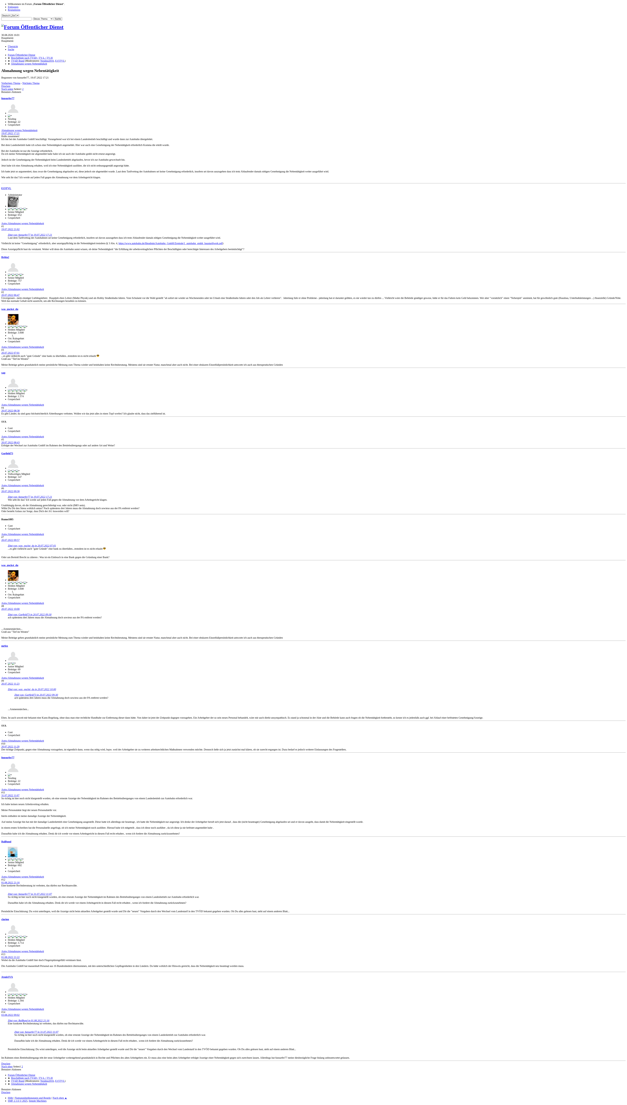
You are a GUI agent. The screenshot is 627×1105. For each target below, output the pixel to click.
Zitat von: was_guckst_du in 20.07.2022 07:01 (32, 545)
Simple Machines (38, 1100)
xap (3, 372)
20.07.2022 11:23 (10, 683)
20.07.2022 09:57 (10, 540)
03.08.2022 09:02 (10, 1015)
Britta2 (5, 257)
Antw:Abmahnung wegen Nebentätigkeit (22, 223)
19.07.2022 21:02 (10, 229)
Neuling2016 (47, 60)
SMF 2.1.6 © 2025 (17, 1100)
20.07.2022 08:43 (10, 442)
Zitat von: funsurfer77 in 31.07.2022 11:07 (30, 894)
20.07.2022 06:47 (10, 295)
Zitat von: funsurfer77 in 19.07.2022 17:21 (30, 234)
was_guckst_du (9, 309)
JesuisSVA (7, 977)
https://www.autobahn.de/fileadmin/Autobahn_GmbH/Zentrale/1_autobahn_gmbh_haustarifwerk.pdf (171, 243)
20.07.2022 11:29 (10, 746)
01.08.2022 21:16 (10, 882)
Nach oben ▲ (60, 1098)
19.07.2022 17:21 (10, 133)
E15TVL (60, 60)
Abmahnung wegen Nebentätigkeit (19, 130)
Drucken (5, 86)
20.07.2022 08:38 (10, 410)
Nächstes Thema (31, 83)
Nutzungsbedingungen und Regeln (33, 1098)
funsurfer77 (7, 98)
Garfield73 (7, 453)
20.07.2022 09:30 (10, 491)
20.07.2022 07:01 (10, 352)
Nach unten (7, 89)
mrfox (4, 645)
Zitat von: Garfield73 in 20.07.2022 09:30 (29, 614)
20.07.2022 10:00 (10, 609)
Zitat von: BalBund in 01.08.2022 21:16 (28, 1020)
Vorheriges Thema (10, 83)
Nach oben (7, 1066)
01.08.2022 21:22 (10, 957)
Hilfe (10, 1098)
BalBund (6, 841)
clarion (5, 919)
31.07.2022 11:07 (10, 795)
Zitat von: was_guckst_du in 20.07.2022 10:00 (32, 689)
